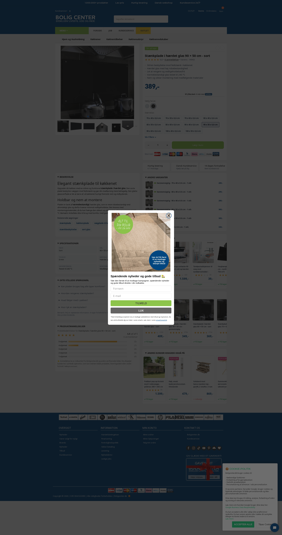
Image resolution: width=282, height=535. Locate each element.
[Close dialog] (168, 215)
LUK (141, 310)
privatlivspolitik (161, 320)
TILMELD (141, 303)
